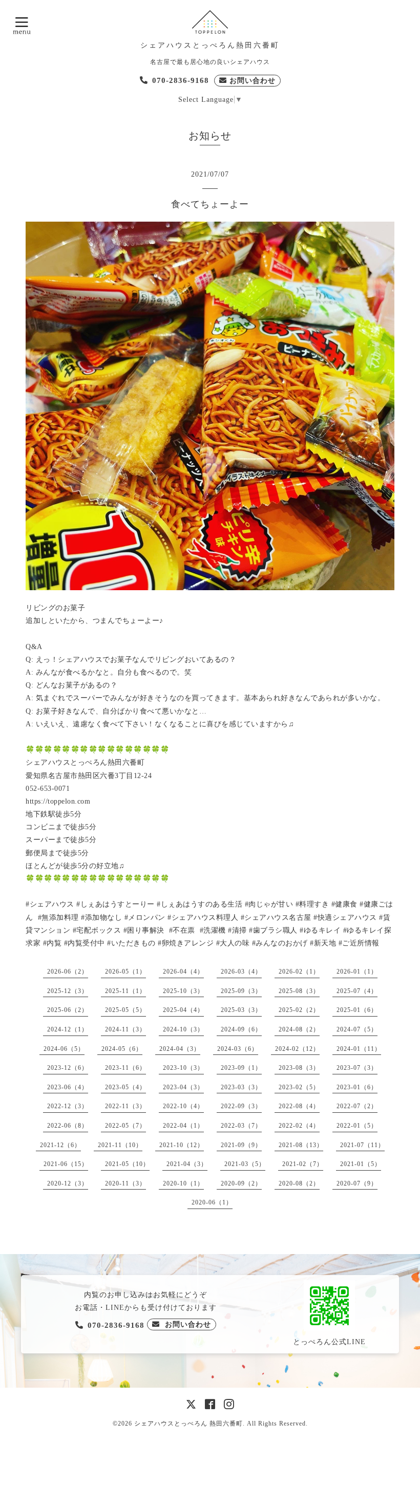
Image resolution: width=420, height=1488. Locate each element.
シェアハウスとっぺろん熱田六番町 (210, 45)
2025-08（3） (299, 991)
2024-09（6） (241, 1029)
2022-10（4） (183, 1106)
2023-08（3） (299, 1067)
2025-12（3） (67, 991)
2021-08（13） (301, 1145)
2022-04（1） (183, 1125)
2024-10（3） (183, 1029)
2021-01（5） (360, 1164)
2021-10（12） (181, 1145)
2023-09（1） (241, 1067)
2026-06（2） (67, 971)
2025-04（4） (183, 1009)
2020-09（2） (241, 1183)
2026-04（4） (183, 971)
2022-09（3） (241, 1106)
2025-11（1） (125, 991)
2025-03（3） (241, 1009)
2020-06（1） (212, 1202)
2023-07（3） (357, 1067)
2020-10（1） (183, 1183)
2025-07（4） (357, 991)
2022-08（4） (299, 1106)
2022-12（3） (67, 1106)
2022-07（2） (357, 1106)
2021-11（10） (120, 1145)
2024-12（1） (67, 1029)
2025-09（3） (241, 991)
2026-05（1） (125, 971)
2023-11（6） (125, 1067)
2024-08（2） (299, 1029)
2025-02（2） (299, 1009)
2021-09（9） (241, 1145)
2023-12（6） (67, 1067)
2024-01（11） (359, 1048)
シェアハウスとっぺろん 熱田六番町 (188, 1423)
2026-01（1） (357, 971)
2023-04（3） (183, 1087)
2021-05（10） (127, 1164)
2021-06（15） (66, 1164)
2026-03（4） (241, 971)
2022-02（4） (299, 1125)
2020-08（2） (299, 1183)
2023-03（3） (241, 1087)
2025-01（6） (357, 1009)
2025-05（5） (125, 1009)
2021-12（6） (60, 1145)
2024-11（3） (125, 1029)
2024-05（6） (121, 1048)
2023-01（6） (357, 1087)
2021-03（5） (244, 1164)
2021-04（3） (186, 1164)
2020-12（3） (67, 1183)
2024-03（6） (237, 1048)
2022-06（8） (67, 1125)
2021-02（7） (302, 1164)
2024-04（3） (179, 1048)
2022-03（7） (241, 1125)
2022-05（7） (125, 1125)
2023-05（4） (125, 1087)
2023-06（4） (67, 1087)
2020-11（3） (125, 1183)
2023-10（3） (183, 1067)
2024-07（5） (357, 1029)
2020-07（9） (357, 1183)
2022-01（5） (357, 1125)
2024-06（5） (64, 1048)
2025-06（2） (67, 1009)
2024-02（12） (297, 1048)
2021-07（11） (362, 1145)
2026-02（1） (299, 971)
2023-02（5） (299, 1087)
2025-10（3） (183, 991)
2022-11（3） (125, 1106)
